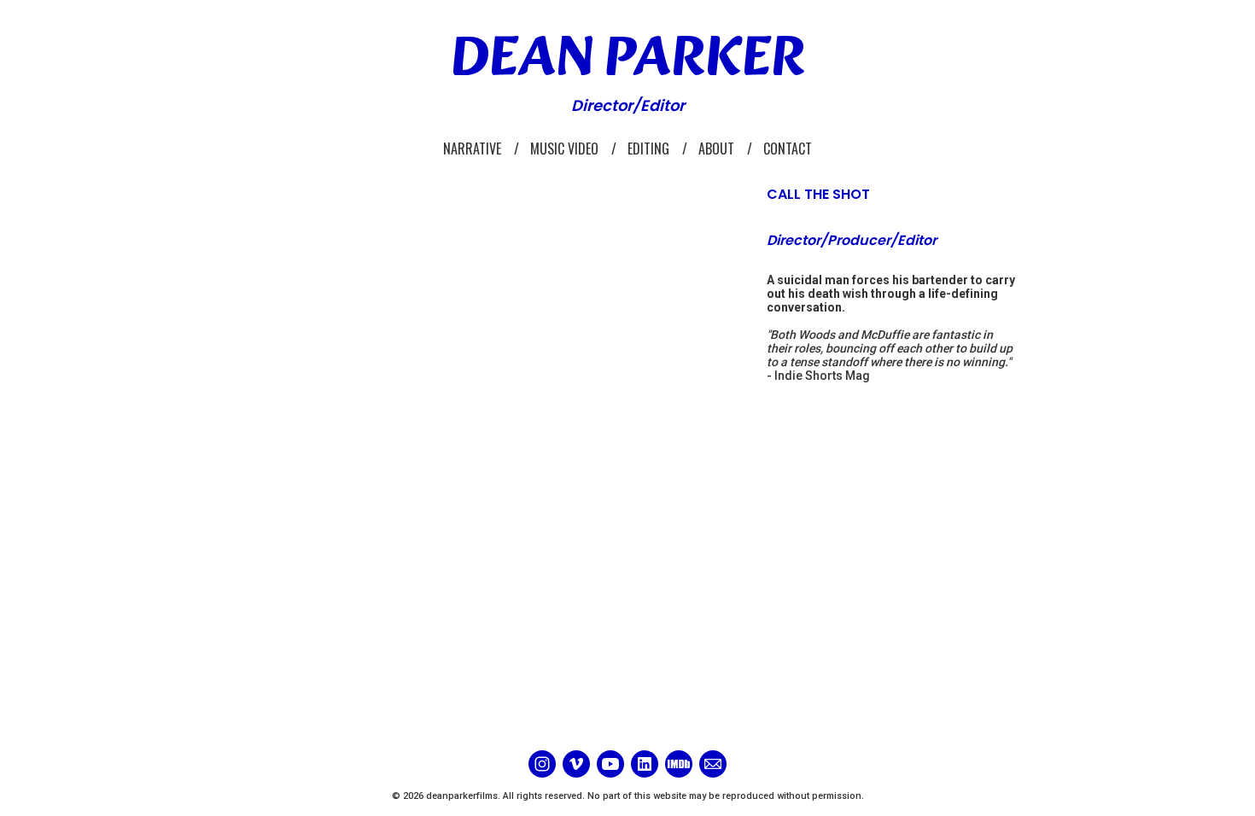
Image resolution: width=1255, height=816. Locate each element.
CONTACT (787, 148)
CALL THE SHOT (818, 194)
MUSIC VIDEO (564, 148)
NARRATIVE (472, 148)
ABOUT (716, 148)
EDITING (648, 148)
